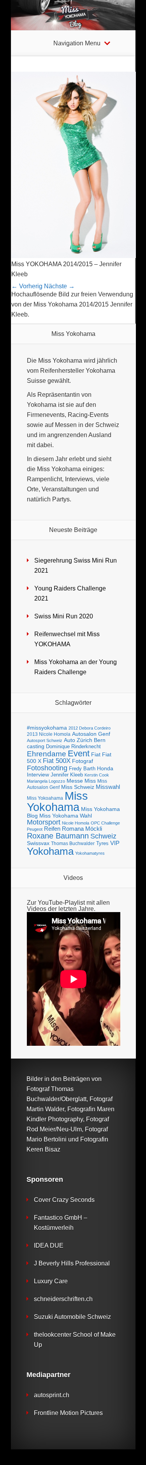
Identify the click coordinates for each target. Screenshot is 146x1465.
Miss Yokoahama (45, 798)
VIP (115, 843)
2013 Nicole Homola (48, 734)
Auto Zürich (78, 740)
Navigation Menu (76, 43)
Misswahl (108, 786)
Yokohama (50, 851)
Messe (75, 781)
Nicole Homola (75, 823)
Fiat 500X (56, 760)
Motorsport (43, 822)
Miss (90, 781)
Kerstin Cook (96, 775)
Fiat (95, 754)
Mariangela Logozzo (46, 781)
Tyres (102, 843)
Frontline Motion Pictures (68, 1413)
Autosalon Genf (91, 734)
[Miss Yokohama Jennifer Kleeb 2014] (73, 256)
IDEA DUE (48, 1245)
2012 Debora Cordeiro (90, 728)
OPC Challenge (105, 823)
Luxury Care (51, 1281)
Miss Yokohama (57, 801)
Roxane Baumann (58, 835)
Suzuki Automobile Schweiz (72, 1317)
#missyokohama (47, 728)
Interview (38, 774)
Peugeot (34, 829)
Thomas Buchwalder (73, 843)
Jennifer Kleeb (67, 775)
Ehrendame (46, 754)
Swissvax (38, 843)
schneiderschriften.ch (63, 1299)
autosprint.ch (51, 1395)
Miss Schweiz (77, 787)
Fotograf (82, 761)
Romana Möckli (82, 828)
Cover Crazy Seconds (64, 1199)
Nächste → (59, 286)
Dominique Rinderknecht (73, 746)
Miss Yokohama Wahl (65, 816)
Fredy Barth (82, 768)
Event (79, 753)
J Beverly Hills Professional (72, 1263)
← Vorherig (26, 286)
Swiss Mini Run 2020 (63, 616)
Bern (100, 740)
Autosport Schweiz (44, 740)
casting (35, 746)
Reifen (52, 828)
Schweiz (103, 836)
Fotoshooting (47, 768)
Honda (105, 768)
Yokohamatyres (90, 853)
